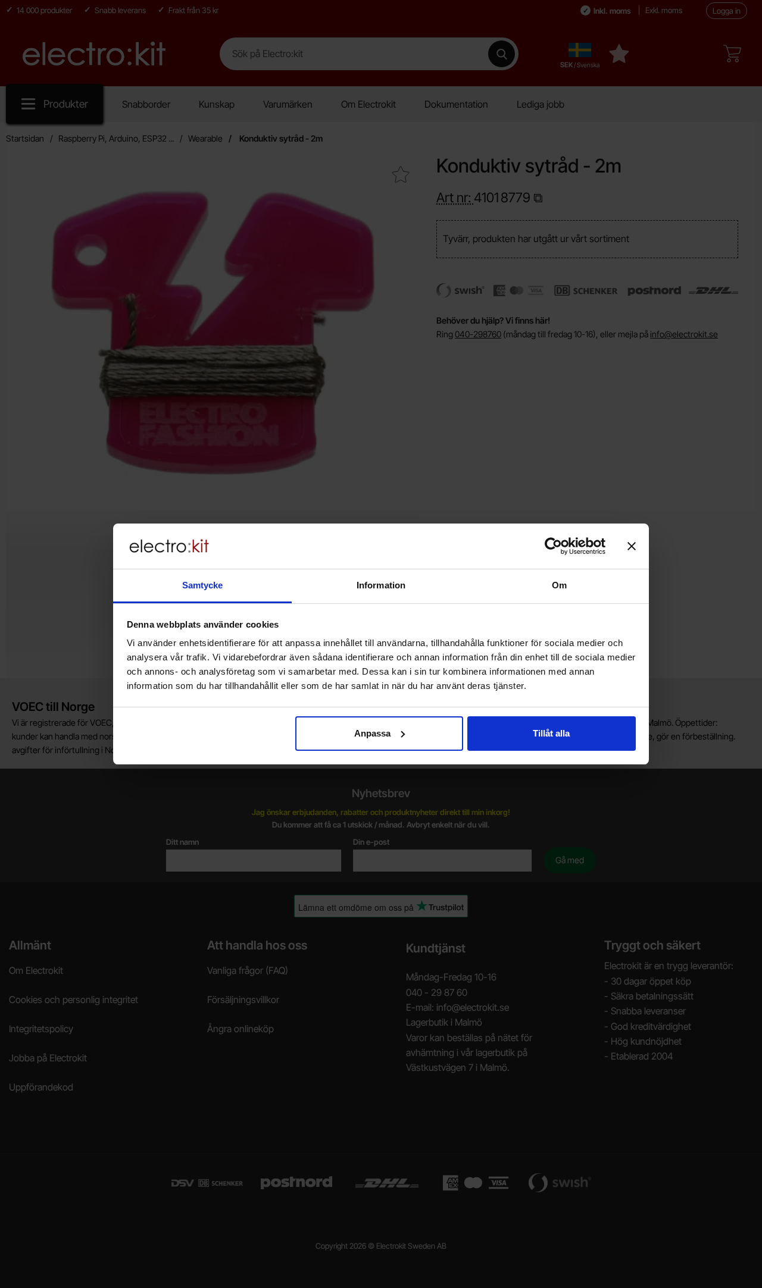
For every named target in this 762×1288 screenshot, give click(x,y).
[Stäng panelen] (631, 546)
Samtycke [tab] (202, 585)
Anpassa (372, 733)
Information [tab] (381, 585)
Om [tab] (559, 585)
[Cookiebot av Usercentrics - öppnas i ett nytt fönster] (553, 546)
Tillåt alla (551, 733)
